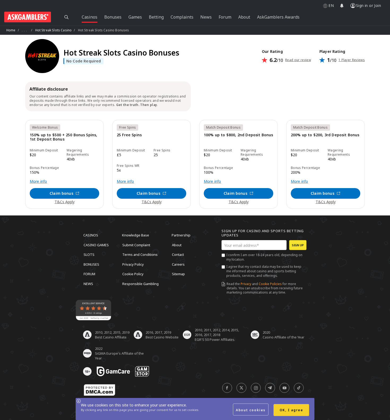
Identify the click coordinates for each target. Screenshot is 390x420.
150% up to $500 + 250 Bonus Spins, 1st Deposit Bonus (63, 137)
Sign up (298, 245)
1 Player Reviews (352, 60)
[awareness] (113, 371)
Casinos (90, 235)
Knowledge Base (135, 235)
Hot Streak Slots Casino (53, 30)
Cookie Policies (270, 284)
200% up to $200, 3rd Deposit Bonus (325, 135)
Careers (178, 264)
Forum (89, 273)
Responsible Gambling (140, 283)
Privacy (246, 284)
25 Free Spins (129, 135)
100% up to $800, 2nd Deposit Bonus (238, 135)
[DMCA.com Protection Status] (99, 390)
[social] (227, 388)
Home (11, 30)
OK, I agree (291, 410)
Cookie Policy (133, 273)
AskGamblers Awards (278, 17)
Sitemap (178, 273)
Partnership (181, 235)
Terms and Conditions (140, 254)
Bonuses (91, 264)
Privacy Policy (133, 264)
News (88, 283)
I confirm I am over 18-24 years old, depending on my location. (264, 257)
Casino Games (96, 244)
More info (38, 181)
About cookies (251, 410)
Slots (89, 254)
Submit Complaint (136, 244)
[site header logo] (27, 17)
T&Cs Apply (65, 201)
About (176, 244)
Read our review (298, 60)
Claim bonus (61, 193)
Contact (178, 254)
